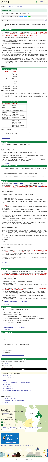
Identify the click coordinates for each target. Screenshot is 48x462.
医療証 (39, 186)
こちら (11, 442)
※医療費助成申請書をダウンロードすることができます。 (16, 301)
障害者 (15, 398)
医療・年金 (17, 400)
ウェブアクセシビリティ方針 (28, 445)
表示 (45, 20)
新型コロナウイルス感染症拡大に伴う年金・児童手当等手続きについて (18, 382)
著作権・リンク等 (18, 445)
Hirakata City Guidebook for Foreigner (34, 427)
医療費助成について (7, 375)
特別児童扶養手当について (8, 388)
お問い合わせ (3, 445)
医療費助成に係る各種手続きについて (11, 377)
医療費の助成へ (5, 262)
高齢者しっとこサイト (9, 400)
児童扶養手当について (7, 386)
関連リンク (21, 427)
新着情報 (6, 402)
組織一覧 (4, 427)
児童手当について (6, 384)
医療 (16, 6)
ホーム (7, 6)
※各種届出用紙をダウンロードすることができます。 (14, 327)
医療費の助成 (22, 400)
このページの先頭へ (6, 138)
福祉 (11, 398)
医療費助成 (20, 6)
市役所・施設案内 (13, 427)
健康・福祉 (11, 6)
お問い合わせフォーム (24, 369)
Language (40, 1)
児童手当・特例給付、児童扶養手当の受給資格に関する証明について (17, 390)
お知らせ (4, 380)
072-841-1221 (6, 413)
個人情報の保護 (10, 445)
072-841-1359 (6, 363)
